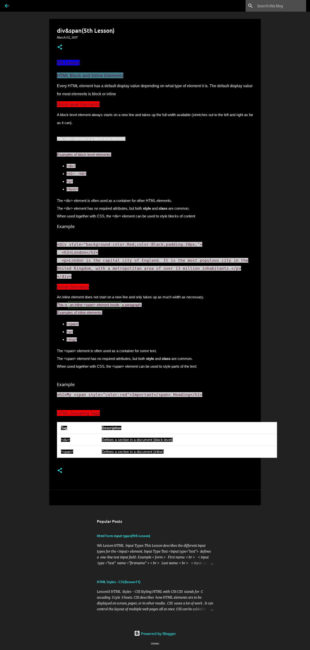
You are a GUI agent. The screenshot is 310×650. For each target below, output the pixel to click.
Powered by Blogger (158, 633)
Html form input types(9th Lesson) (123, 535)
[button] (60, 47)
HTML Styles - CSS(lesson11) (118, 581)
